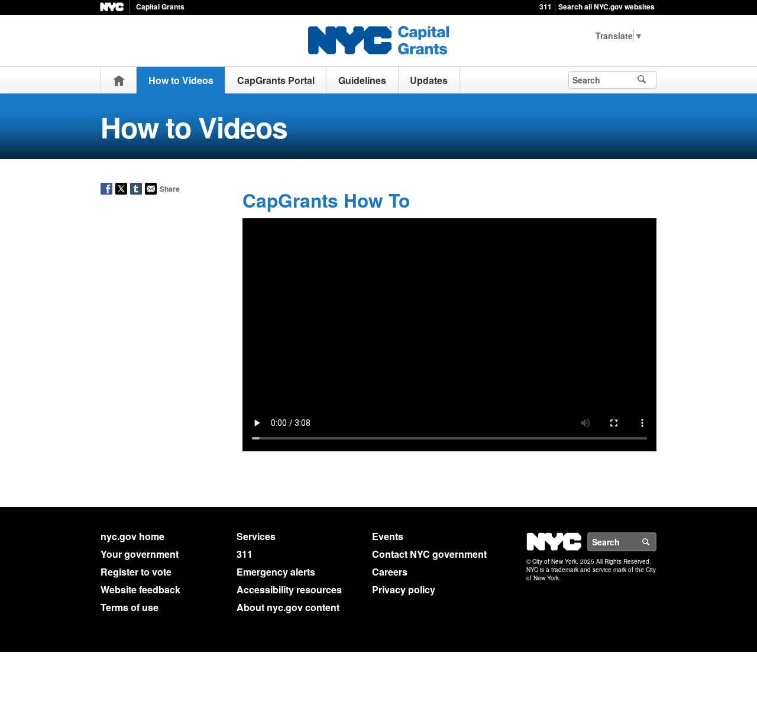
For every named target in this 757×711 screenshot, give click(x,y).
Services (256, 536)
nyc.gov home (132, 536)
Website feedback (140, 589)
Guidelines (362, 80)
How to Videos (180, 80)
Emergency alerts (276, 572)
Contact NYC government (429, 554)
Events (387, 536)
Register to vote (136, 572)
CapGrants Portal (276, 80)
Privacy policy (403, 589)
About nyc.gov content (288, 607)
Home (119, 80)
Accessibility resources (289, 589)
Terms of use (129, 607)
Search (655, 542)
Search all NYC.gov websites (606, 6)
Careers (389, 572)
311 (545, 6)
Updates (429, 80)
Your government (140, 554)
